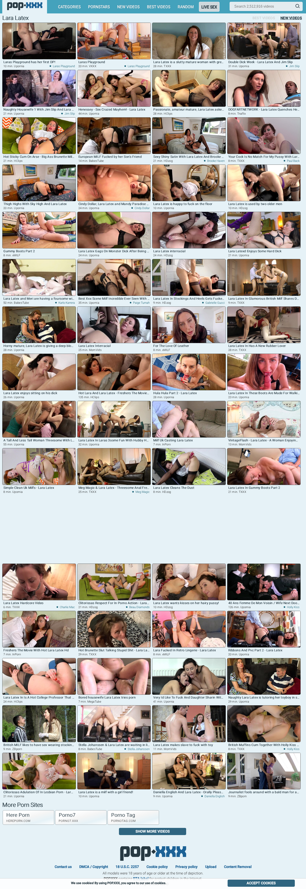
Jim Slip (294, 66)
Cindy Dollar (142, 208)
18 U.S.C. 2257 (127, 867)
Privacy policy (186, 867)
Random (186, 6)
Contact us (63, 867)
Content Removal (238, 867)
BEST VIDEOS (158, 6)
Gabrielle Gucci (215, 302)
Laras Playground (63, 66)
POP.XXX (153, 853)
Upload (210, 867)
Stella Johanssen (138, 749)
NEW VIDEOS (128, 6)
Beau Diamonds (139, 607)
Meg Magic (142, 492)
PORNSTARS (99, 6)
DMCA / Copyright (93, 867)
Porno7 (68, 817)
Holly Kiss (293, 607)
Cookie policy (157, 867)
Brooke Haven (216, 160)
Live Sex (209, 6)
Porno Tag (123, 817)
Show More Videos (153, 831)
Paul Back (293, 160)
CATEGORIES (69, 6)
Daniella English (214, 796)
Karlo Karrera (66, 302)
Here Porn (18, 817)
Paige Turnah (141, 302)
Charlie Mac (67, 607)
